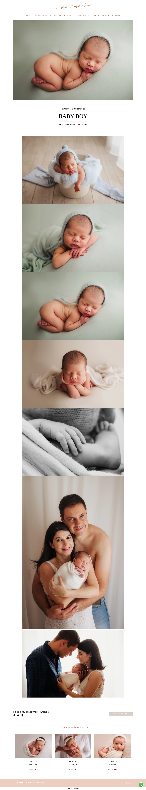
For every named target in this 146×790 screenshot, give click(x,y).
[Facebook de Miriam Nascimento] (126, 783)
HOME (29, 15)
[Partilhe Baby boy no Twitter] (18, 715)
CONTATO (69, 15)
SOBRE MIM (83, 15)
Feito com (73, 788)
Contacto (39, 783)
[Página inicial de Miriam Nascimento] (73, 6)
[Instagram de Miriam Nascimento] (129, 783)
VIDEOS (116, 15)
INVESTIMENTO (101, 15)
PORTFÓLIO (41, 15)
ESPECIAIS (55, 15)
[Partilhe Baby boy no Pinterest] (22, 715)
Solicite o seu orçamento (121, 714)
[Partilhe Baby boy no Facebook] (14, 715)
